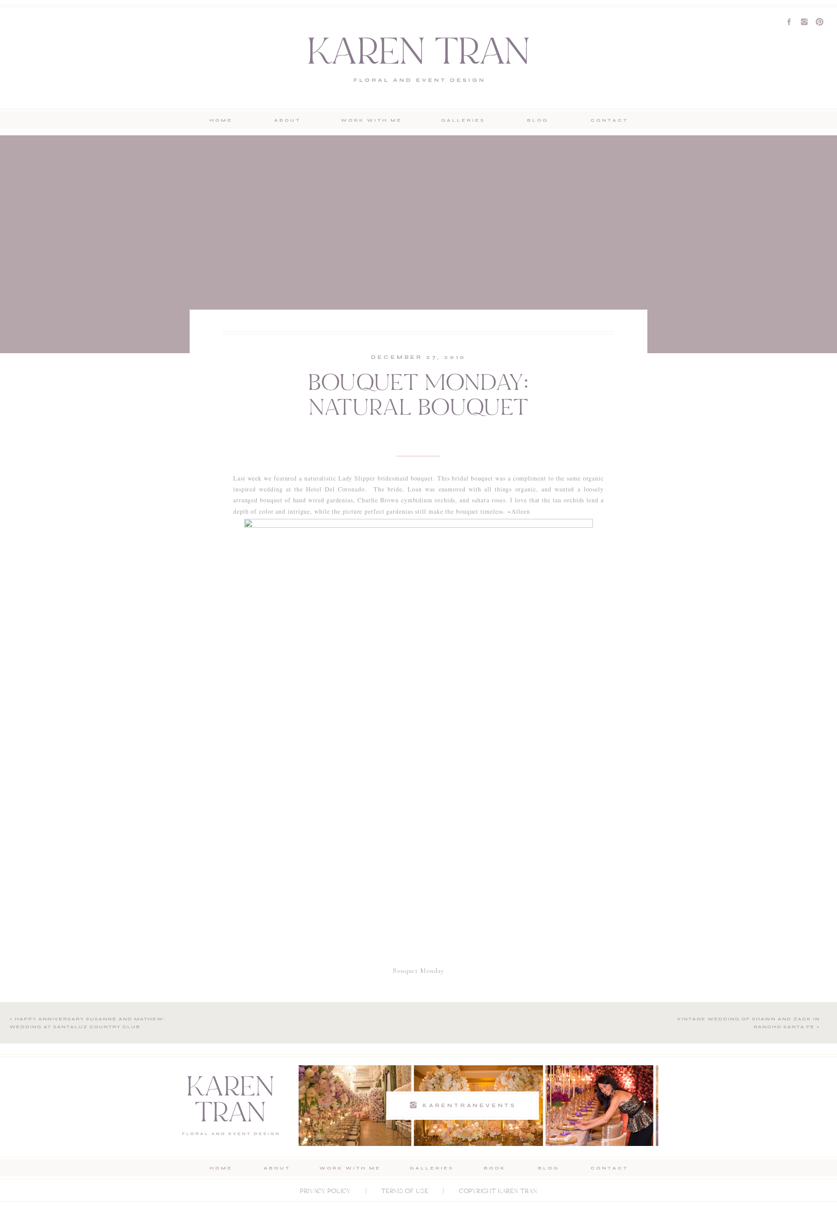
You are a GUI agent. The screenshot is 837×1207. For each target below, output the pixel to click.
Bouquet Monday (418, 970)
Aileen (520, 511)
